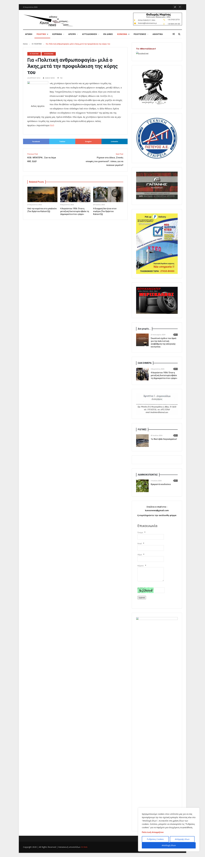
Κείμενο (141, 565)
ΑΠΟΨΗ (72, 34)
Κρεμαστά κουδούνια (161, 484)
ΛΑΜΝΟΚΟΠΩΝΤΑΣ (148, 474)
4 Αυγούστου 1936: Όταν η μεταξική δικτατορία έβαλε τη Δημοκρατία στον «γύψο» (74, 211)
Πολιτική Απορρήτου (153, 832)
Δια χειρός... (144, 328)
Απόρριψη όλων (182, 839)
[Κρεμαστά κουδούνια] (142, 486)
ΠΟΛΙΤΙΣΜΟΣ (140, 34)
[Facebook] (180, 7)
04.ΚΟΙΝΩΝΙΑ (48, 54)
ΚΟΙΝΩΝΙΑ (122, 34)
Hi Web (84, 847)
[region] (168, 829)
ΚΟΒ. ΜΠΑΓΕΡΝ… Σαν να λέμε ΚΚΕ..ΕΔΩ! (41, 158)
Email (140, 543)
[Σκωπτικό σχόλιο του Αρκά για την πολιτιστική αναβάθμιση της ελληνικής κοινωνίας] (142, 340)
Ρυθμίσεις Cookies (155, 839)
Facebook (36, 141)
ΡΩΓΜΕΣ (142, 429)
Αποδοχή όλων (169, 845)
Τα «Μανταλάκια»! (146, 48)
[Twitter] (175, 7)
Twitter (62, 141)
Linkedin (114, 141)
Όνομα (140, 532)
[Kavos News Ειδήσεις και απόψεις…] (48, 20)
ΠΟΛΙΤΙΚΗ (41, 34)
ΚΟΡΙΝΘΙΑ (57, 34)
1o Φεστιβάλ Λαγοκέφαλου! (164, 439)
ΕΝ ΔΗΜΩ (108, 34)
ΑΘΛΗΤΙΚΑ (158, 34)
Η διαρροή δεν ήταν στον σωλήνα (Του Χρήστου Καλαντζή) (104, 211)
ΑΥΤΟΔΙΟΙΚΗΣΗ (89, 34)
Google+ (88, 141)
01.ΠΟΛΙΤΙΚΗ (37, 44)
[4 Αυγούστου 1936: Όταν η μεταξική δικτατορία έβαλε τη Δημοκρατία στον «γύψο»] (142, 374)
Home (25, 44)
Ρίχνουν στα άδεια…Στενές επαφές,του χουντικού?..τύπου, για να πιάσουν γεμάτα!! (104, 159)
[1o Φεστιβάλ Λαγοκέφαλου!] (142, 440)
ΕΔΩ (52, 125)
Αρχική (28, 34)
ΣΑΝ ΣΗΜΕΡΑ (145, 363)
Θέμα (140, 554)
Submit (142, 597)
